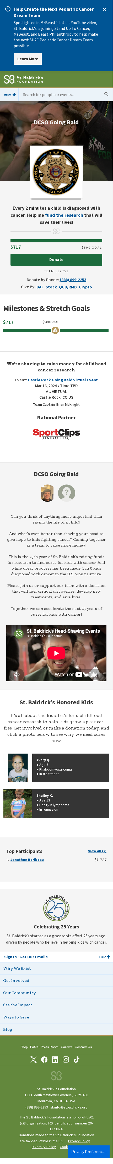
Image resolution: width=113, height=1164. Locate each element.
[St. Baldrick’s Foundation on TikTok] (76, 1060)
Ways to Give (16, 1017)
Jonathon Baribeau (27, 859)
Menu (7, 95)
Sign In (10, 957)
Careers (66, 1047)
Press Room (49, 1047)
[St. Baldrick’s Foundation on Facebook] (44, 1060)
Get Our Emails (33, 957)
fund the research (64, 215)
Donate (56, 260)
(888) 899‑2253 (36, 1107)
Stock (51, 287)
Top (102, 957)
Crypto (85, 287)
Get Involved (16, 980)
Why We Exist (17, 968)
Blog (7, 1029)
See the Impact (17, 1004)
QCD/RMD (68, 287)
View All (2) (97, 851)
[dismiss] (104, 9)
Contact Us (83, 1047)
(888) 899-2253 (73, 280)
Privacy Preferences (88, 1152)
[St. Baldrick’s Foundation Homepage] (23, 80)
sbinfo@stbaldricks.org (69, 1107)
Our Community (19, 992)
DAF (40, 287)
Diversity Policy (44, 1147)
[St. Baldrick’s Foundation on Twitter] (33, 1060)
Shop (24, 1047)
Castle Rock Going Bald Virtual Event (63, 380)
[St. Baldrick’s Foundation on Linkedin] (55, 1060)
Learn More (27, 59)
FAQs (34, 1047)
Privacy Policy (79, 1141)
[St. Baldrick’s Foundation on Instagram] (66, 1060)
